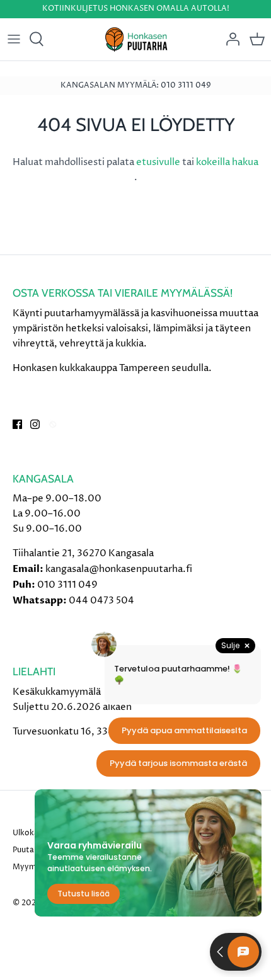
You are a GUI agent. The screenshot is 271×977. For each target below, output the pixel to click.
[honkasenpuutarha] (135, 39)
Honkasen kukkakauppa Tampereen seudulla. (112, 368)
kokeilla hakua (227, 162)
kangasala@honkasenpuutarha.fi (118, 569)
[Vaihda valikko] (14, 39)
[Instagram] (35, 424)
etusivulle (159, 162)
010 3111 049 (67, 584)
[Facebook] (17, 424)
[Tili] (229, 39)
